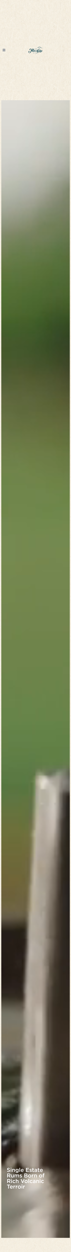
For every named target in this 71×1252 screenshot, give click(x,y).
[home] (35, 50)
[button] (4, 50)
